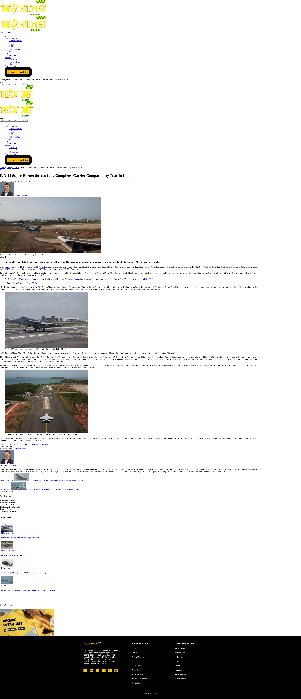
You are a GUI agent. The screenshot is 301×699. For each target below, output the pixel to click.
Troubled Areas (181, 679)
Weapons (178, 670)
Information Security (182, 674)
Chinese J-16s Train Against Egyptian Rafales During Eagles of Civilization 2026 (28, 590)
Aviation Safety (180, 653)
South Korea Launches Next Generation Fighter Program (20, 538)
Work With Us (137, 666)
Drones (177, 661)
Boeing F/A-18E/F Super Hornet (27, 444)
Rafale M (64, 438)
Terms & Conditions (139, 679)
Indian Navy (44, 444)
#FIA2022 (127, 279)
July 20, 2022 (33, 283)
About (134, 653)
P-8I (93, 367)
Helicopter (179, 657)
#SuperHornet (19, 279)
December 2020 (79, 357)
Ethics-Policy (137, 683)
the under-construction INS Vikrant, (35, 269)
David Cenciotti (21, 196)
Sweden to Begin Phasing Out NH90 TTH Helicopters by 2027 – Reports (25, 573)
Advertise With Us (139, 670)
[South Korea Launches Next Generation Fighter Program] (7, 531)
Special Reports (138, 657)
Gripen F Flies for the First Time (12, 555)
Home (134, 648)
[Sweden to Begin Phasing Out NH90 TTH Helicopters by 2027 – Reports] (7, 566)
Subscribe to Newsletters (18, 72)
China (3, 586)
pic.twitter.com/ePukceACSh (142, 279)
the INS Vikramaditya (10, 269)
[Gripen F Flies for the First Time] (7, 548)
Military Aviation (6, 170)
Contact (135, 661)
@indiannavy (74, 279)
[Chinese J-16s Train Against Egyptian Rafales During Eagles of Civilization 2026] (7, 583)
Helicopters (5, 568)
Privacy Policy (137, 674)
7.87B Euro (12, 440)
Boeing (12, 444)
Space (177, 666)
